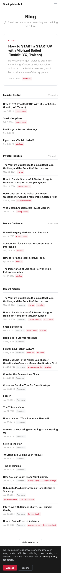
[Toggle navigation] (55, 4)
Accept (10, 567)
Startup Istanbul (12, 4)
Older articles (28, 542)
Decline (25, 567)
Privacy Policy (50, 556)
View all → (53, 95)
